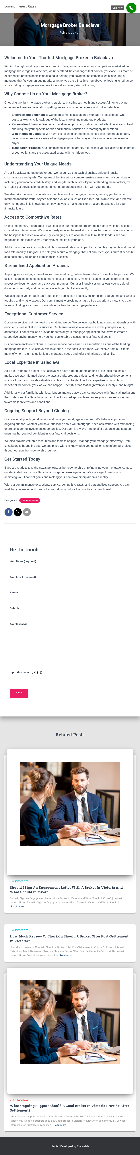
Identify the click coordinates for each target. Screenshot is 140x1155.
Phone (14, 592)
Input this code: (20, 672)
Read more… (18, 906)
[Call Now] (131, 8)
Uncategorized (30, 500)
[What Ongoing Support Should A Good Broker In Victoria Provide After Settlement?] (70, 1030)
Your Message (18, 623)
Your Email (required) (23, 576)
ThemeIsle (83, 1146)
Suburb (14, 608)
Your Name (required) (23, 561)
